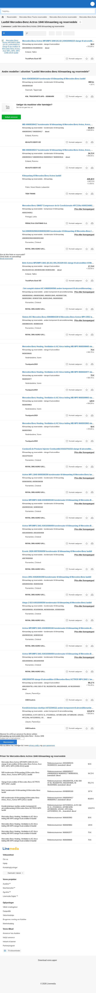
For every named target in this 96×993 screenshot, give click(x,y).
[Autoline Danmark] (15, 4)
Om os (5, 859)
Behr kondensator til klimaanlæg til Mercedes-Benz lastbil (21, 791)
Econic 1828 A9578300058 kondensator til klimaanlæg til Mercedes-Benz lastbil (57, 551)
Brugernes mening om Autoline (14, 919)
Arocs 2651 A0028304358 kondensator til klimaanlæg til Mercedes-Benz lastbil (56, 577)
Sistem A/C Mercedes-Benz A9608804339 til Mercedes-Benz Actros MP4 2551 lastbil (59, 317)
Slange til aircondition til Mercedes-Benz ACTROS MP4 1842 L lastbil (21, 783)
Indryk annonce (11, 117)
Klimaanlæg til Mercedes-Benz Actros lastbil (41, 176)
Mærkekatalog (8, 923)
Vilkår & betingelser (10, 907)
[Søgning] (92, 11)
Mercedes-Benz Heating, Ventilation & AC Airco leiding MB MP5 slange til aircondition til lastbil (20, 817)
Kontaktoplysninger (10, 867)
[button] (92, 4)
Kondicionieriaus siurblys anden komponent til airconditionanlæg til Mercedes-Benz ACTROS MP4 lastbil (21, 808)
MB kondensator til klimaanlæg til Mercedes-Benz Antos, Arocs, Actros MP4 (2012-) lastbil (20, 773)
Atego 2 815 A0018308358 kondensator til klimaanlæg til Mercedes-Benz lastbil (57, 603)
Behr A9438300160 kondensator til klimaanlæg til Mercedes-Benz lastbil (53, 79)
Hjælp (5, 863)
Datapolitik (7, 911)
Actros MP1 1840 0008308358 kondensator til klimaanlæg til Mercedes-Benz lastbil (58, 475)
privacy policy (34, 745)
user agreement (48, 745)
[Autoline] (2, 17)
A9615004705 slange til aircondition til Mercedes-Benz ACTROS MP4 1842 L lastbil (58, 679)
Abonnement (8, 742)
